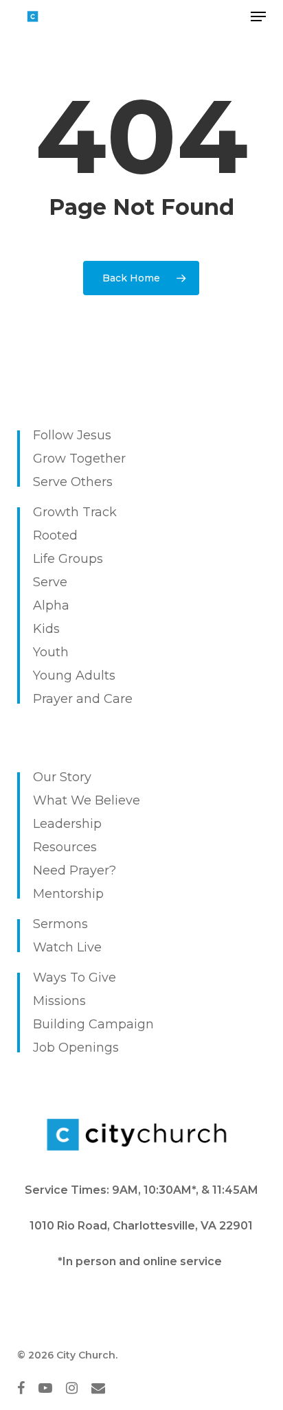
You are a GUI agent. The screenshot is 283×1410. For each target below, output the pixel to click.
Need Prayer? (74, 870)
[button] (258, 16)
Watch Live (67, 947)
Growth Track (75, 512)
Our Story (62, 777)
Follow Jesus (72, 435)
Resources (65, 847)
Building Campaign (93, 1024)
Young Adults (74, 675)
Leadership (67, 823)
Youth (51, 652)
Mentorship (68, 893)
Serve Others (73, 481)
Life (44, 558)
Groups (80, 558)
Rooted (55, 535)
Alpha (51, 605)
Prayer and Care (83, 698)
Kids (46, 628)
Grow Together (79, 458)
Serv (46, 582)
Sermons (60, 924)
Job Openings (76, 1047)
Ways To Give (74, 977)
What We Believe (86, 800)
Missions (59, 1000)
